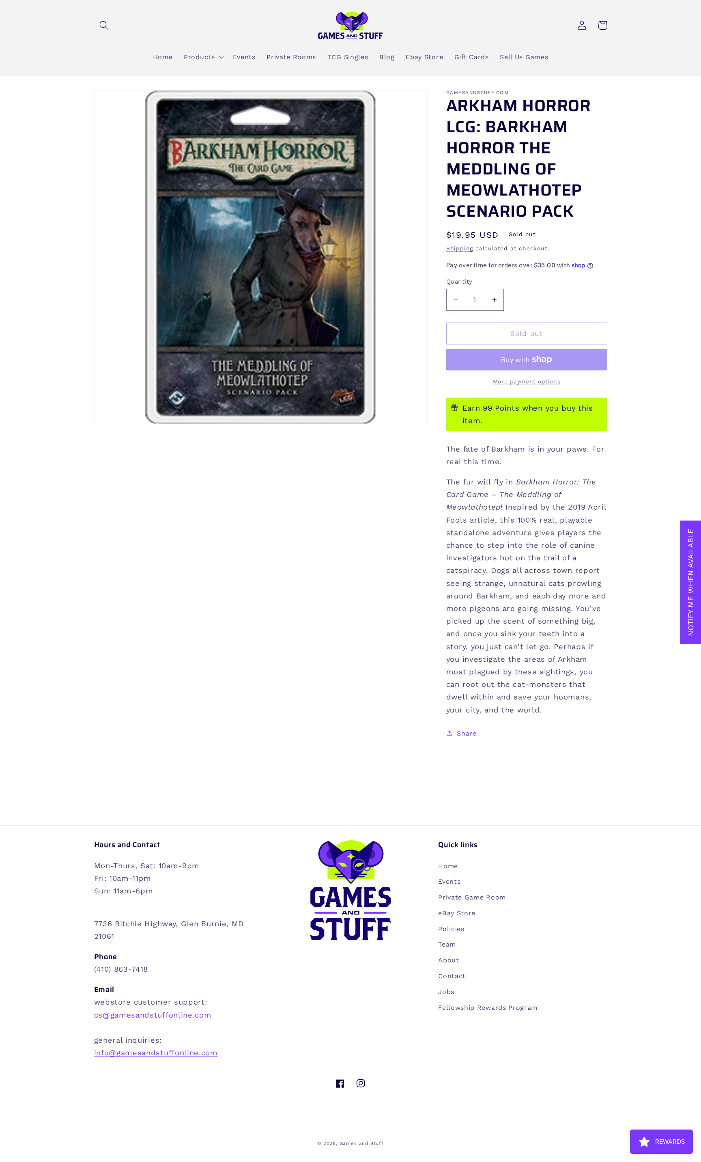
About (448, 960)
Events (449, 881)
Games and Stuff (362, 1143)
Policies (451, 929)
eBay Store (456, 913)
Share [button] (466, 733)
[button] (104, 25)
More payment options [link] (527, 381)
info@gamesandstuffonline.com (156, 1052)
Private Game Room (472, 897)
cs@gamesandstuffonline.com (153, 1015)
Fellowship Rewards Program (488, 1007)
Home (448, 866)
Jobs (446, 992)
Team (447, 944)
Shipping (459, 248)
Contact (452, 976)
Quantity (459, 281)
